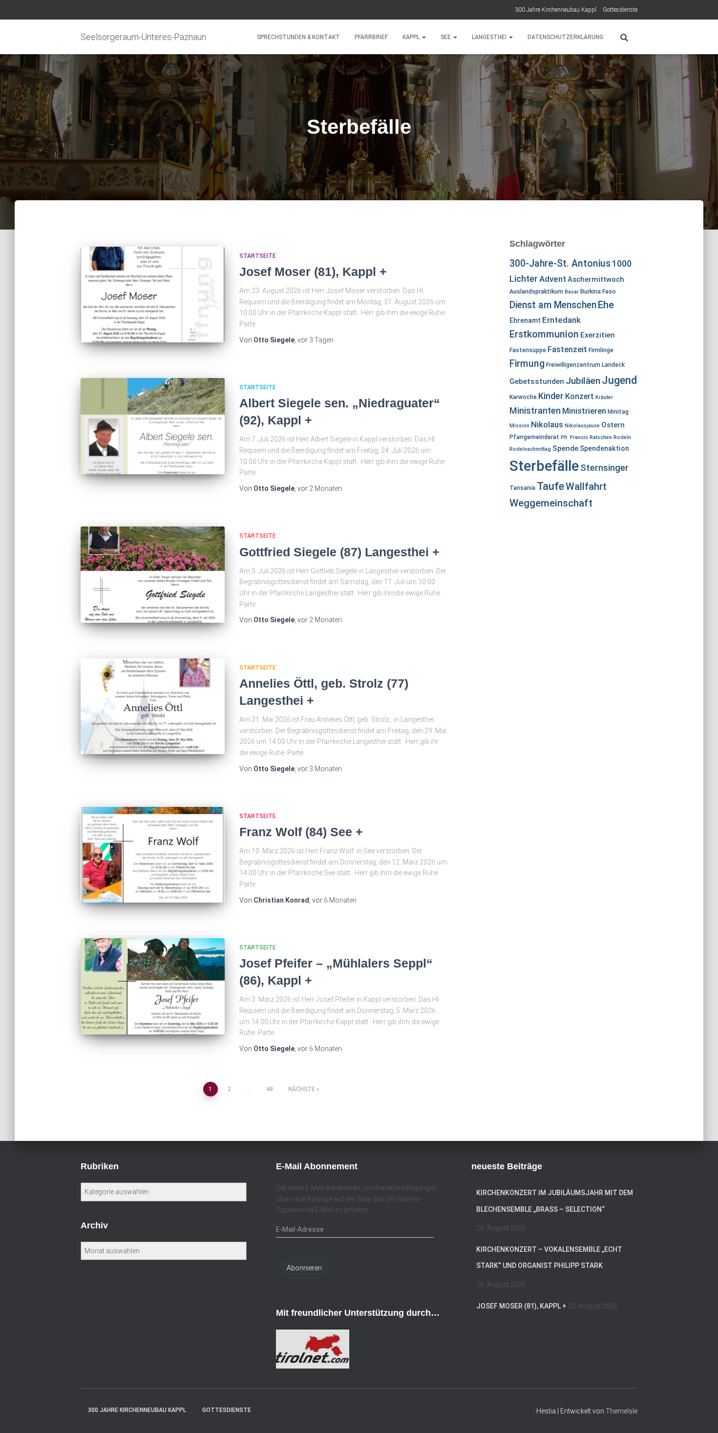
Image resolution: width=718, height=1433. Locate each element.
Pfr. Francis (574, 437)
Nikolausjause (582, 425)
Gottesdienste (620, 9)
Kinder (551, 396)
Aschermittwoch (596, 279)
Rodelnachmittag (530, 449)
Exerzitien (597, 335)
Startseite (257, 256)
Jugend (619, 380)
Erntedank (561, 320)
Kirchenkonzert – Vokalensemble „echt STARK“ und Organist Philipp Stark (549, 1257)
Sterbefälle (544, 466)
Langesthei (490, 37)
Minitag (618, 411)
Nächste (301, 1089)
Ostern (613, 425)
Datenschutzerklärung (565, 37)
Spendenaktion (604, 448)
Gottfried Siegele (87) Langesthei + (339, 552)
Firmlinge (601, 350)
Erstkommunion (544, 334)
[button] (423, 37)
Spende (565, 448)
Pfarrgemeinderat (534, 437)
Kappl (411, 37)
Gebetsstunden (536, 381)
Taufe (550, 486)
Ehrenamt (525, 320)
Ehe (606, 305)
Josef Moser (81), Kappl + (313, 271)
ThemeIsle (621, 1411)
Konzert (579, 396)
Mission (519, 425)
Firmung (527, 363)
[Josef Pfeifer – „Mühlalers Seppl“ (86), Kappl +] (153, 986)
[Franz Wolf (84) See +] (153, 855)
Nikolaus (547, 424)
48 (269, 1089)
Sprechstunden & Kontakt (298, 37)
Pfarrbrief (371, 37)
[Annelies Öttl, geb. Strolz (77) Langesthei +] (153, 706)
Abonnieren (304, 1268)
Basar (572, 292)
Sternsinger (604, 468)
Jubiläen (583, 381)
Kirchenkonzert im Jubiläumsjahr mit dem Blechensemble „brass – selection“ (554, 1201)
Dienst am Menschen (552, 305)
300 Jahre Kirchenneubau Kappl (555, 9)
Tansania (522, 488)
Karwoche (523, 397)
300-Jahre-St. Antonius (560, 263)
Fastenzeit (567, 349)
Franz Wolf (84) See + (301, 832)
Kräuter (604, 397)
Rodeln (622, 437)
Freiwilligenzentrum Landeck (585, 364)
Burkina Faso (598, 291)
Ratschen (601, 437)
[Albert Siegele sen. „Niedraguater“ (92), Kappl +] (153, 426)
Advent (552, 279)
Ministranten (535, 410)
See (446, 37)
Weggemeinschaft (550, 503)
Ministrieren (584, 411)
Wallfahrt (586, 486)
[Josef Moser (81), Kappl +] (153, 295)
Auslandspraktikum (536, 291)
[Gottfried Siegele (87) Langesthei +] (153, 575)
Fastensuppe (527, 350)
